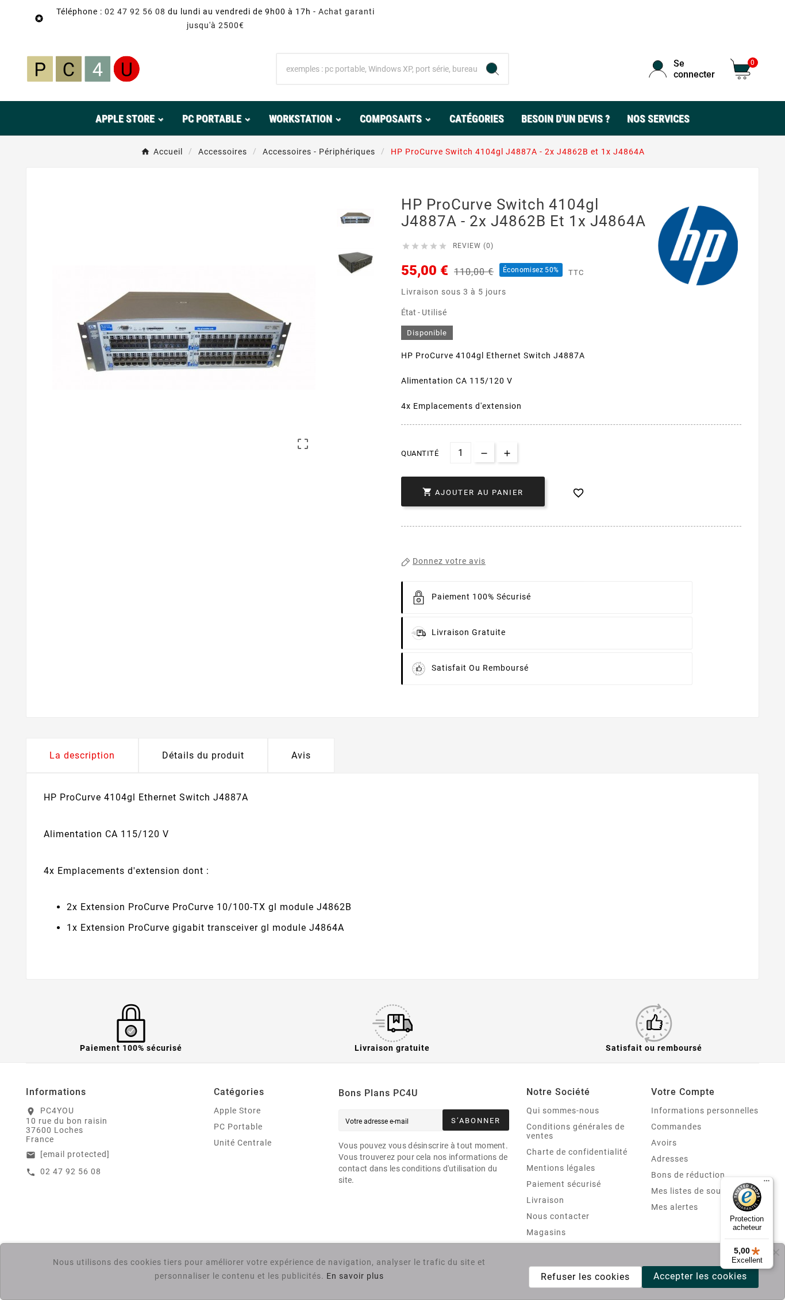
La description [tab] (82, 755)
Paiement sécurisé (563, 1184)
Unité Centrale (243, 1142)
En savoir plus (355, 1275)
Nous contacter (558, 1216)
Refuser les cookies (585, 1276)
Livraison (545, 1200)
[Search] (492, 69)
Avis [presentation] (301, 755)
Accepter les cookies (700, 1276)
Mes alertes (674, 1207)
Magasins (546, 1232)
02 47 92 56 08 (135, 11)
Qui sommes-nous (562, 1110)
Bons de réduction (688, 1174)
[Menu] (767, 1183)
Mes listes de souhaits (696, 1190)
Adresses (669, 1158)
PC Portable (238, 1126)
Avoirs (664, 1142)
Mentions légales (560, 1168)
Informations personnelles (705, 1110)
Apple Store (237, 1110)
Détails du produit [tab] (203, 755)
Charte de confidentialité (577, 1151)
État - (411, 312)
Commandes (676, 1126)
